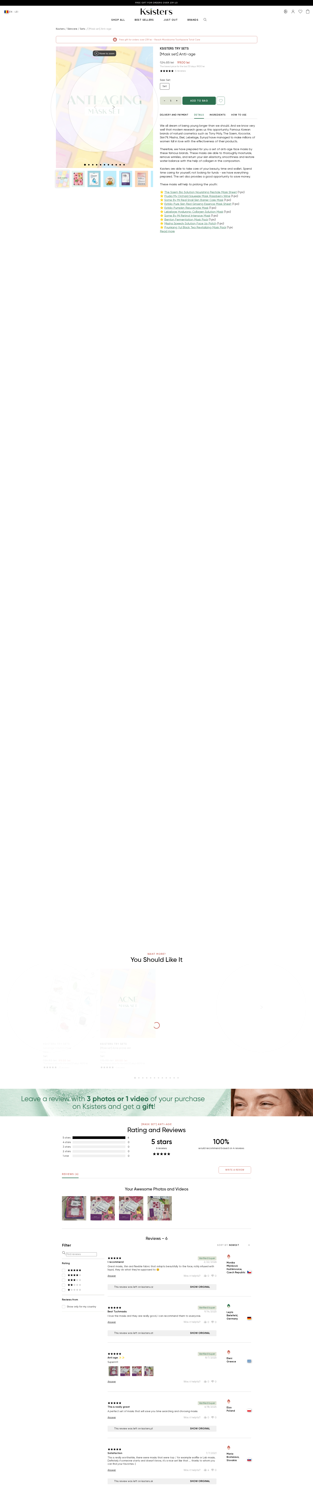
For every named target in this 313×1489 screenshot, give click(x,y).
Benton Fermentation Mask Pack (186, 219)
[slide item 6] (104, 165)
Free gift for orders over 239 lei (156, 3)
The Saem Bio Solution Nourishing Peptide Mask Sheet (200, 192)
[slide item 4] (97, 165)
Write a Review (234, 1170)
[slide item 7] (108, 165)
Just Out (171, 19)
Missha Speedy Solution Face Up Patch (190, 223)
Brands (192, 19)
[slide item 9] (116, 165)
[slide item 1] (85, 165)
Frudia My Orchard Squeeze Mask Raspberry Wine (197, 196)
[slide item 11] (124, 165)
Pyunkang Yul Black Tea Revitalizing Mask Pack (195, 227)
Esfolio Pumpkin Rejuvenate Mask (186, 207)
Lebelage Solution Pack (57, 1048)
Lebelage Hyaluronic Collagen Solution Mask (193, 211)
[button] (62, 179)
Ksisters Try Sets (174, 48)
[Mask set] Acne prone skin (115, 1048)
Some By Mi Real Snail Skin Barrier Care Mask (193, 200)
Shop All (118, 19)
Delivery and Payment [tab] (174, 115)
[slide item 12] (178, 1078)
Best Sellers (144, 19)
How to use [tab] (238, 115)
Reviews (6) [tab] (70, 1174)
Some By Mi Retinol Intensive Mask (187, 215)
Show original (200, 1286)
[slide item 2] (89, 165)
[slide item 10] (120, 165)
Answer (112, 1275)
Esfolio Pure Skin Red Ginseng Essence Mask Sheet (197, 203)
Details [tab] (199, 115)
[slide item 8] (112, 165)
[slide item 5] (100, 165)
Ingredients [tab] (218, 115)
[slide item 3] (93, 165)
